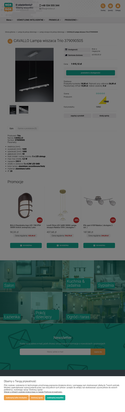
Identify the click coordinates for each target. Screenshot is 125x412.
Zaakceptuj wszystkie (55, 398)
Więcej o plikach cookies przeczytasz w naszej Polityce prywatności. (33, 392)
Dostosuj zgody (37, 398)
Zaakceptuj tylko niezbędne (16, 398)
